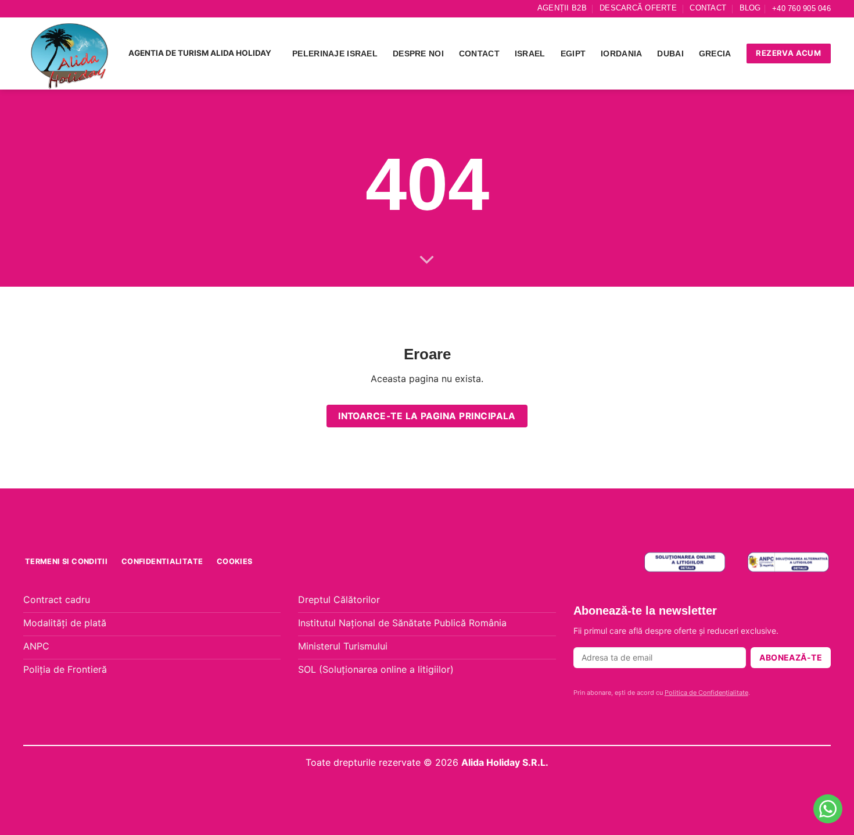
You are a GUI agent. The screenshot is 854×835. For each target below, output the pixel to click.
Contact (708, 7)
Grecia (715, 53)
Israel (530, 53)
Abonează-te (790, 657)
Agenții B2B (562, 7)
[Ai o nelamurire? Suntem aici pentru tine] (827, 808)
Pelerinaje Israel (335, 53)
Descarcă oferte (638, 7)
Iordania (621, 53)
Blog (750, 7)
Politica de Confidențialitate (706, 692)
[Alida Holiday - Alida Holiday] (70, 53)
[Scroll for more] (427, 260)
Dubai (670, 53)
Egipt (573, 53)
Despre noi (418, 53)
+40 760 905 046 (801, 8)
